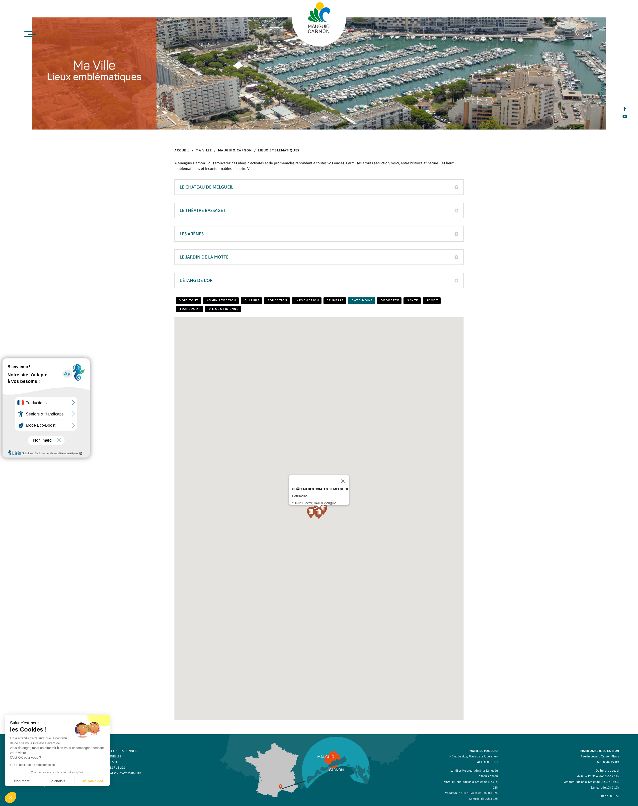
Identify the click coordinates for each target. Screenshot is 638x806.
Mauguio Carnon (235, 150)
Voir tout (189, 300)
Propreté (390, 300)
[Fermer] (343, 481)
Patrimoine (362, 300)
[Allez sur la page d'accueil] (319, 17)
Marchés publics (112, 767)
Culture (252, 300)
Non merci (22, 781)
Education (277, 300)
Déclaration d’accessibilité (120, 773)
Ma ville (204, 150)
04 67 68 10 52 (610, 796)
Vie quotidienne (224, 309)
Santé (412, 300)
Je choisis (57, 781)
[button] (323, 509)
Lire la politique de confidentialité (32, 765)
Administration (221, 300)
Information (307, 300)
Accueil (182, 150)
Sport (432, 300)
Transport (190, 309)
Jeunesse (335, 300)
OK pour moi (92, 781)
